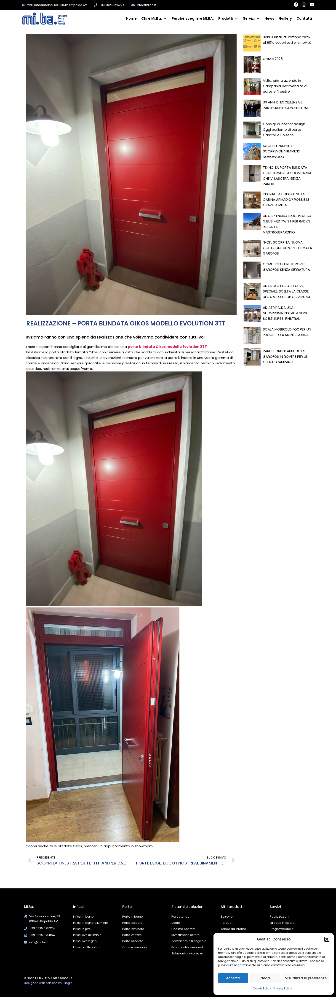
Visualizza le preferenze (306, 978)
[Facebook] (296, 4)
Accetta (233, 978)
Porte (127, 906)
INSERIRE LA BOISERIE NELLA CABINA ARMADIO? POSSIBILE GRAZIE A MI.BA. (286, 199)
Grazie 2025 (273, 58)
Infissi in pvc (82, 929)
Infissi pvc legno (85, 941)
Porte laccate (132, 923)
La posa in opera (282, 923)
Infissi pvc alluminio (87, 935)
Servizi (275, 906)
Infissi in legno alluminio (90, 923)
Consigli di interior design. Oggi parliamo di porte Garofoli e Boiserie (284, 129)
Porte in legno (132, 916)
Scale (175, 923)
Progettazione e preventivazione (282, 931)
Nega (265, 978)
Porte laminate (133, 929)
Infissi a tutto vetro (86, 947)
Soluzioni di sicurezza (187, 953)
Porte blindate (132, 941)
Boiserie (227, 916)
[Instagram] (304, 4)
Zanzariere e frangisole (188, 941)
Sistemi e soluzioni (187, 906)
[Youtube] (312, 4)
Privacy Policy (282, 988)
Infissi (78, 906)
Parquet (226, 923)
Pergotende (180, 916)
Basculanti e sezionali (187, 947)
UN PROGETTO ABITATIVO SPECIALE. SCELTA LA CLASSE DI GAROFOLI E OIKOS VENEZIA (286, 291)
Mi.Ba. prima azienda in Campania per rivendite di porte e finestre (285, 86)
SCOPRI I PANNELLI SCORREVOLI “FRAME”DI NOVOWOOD (281, 151)
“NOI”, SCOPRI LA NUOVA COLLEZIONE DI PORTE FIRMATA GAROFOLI (287, 248)
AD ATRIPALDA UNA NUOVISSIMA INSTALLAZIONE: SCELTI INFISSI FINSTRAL (285, 313)
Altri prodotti (232, 906)
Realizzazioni (279, 916)
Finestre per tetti (183, 929)
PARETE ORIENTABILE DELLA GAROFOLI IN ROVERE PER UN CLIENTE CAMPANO (285, 356)
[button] (327, 939)
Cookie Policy (262, 988)
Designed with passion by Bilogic (48, 983)
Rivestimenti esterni (185, 935)
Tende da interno (233, 929)
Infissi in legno (83, 916)
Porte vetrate (132, 935)
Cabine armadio (134, 947)
